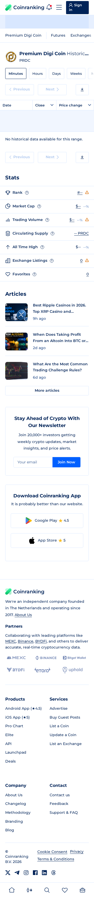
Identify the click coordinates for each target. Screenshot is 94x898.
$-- (78, 206)
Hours (37, 73)
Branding (14, 821)
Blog (9, 830)
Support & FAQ (64, 812)
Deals (10, 761)
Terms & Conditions (55, 859)
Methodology (18, 812)
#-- (80, 192)
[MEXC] (16, 658)
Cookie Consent (52, 851)
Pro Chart (14, 726)
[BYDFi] (15, 670)
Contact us (60, 795)
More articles (47, 390)
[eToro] (42, 670)
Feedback (59, 803)
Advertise (59, 708)
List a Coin (59, 726)
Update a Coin (63, 734)
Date (7, 105)
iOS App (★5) (17, 717)
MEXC (10, 641)
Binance (25, 641)
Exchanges (80, 35)
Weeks (76, 73)
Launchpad (15, 752)
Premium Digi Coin (23, 35)
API (8, 743)
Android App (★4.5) (23, 708)
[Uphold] (72, 670)
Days (56, 73)
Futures (58, 35)
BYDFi (41, 641)
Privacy (77, 851)
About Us (23, 614)
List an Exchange (66, 743)
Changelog (15, 803)
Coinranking (28, 7)
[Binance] (45, 658)
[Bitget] (74, 658)
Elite (9, 734)
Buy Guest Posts (65, 717)
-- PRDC (81, 233)
